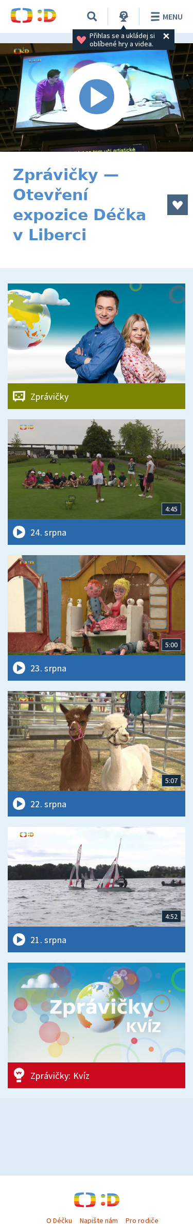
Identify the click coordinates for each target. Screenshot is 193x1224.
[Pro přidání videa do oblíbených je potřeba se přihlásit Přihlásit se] (177, 204)
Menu (173, 16)
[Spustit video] (96, 97)
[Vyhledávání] (92, 16)
